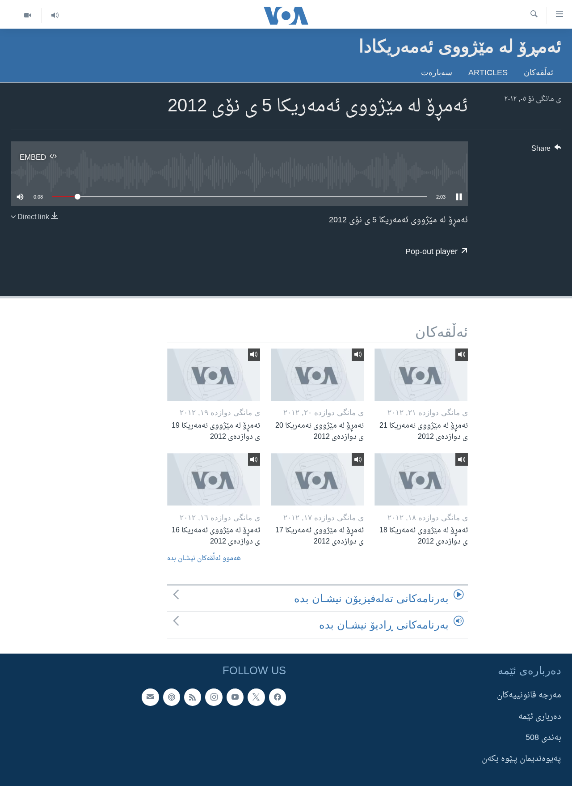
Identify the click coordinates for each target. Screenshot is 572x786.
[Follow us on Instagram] (213, 696)
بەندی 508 (543, 738)
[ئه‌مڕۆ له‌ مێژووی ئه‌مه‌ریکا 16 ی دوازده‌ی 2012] (213, 479)
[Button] (546, 150)
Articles (488, 72)
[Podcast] (171, 696)
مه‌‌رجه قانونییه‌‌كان (529, 695)
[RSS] (192, 696)
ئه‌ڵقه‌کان (538, 72)
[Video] (27, 15)
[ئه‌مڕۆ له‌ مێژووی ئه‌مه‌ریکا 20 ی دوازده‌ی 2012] (317, 374)
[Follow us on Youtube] (235, 696)
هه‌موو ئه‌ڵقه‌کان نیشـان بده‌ (204, 558)
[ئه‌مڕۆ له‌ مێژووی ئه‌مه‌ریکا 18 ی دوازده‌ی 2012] (420, 479)
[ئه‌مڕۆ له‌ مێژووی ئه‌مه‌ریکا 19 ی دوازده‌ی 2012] (213, 374)
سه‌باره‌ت (436, 72)
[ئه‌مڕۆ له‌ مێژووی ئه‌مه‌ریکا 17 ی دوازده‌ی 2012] (317, 479)
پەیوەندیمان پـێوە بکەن (521, 759)
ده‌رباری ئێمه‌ (539, 717)
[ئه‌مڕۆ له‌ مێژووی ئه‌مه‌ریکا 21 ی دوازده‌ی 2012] (420, 374)
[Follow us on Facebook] (277, 696)
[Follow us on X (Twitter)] (256, 696)
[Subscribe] (150, 696)
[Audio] (54, 15)
